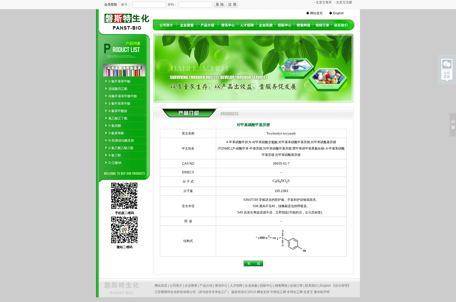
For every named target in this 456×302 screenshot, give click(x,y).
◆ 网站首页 (314, 13)
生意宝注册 (343, 2)
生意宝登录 (323, 2)
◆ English (336, 13)
